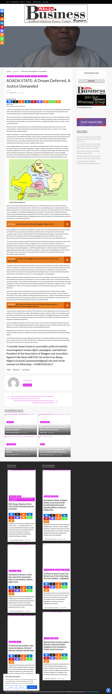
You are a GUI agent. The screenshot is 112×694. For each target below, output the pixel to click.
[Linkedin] (28, 101)
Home (7, 2)
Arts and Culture (49, 569)
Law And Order (19, 76)
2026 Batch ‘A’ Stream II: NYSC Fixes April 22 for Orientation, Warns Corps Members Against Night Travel (20, 578)
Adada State (16, 369)
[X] (15, 101)
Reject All (21, 687)
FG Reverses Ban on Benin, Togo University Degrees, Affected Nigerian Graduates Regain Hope (21, 647)
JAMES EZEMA (12, 92)
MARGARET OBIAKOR (50, 539)
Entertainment (48, 496)
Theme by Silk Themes (92, 691)
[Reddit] (21, 101)
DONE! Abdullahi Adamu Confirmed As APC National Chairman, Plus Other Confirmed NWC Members (54, 449)
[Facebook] (9, 101)
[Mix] (46, 101)
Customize (10, 687)
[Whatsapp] (52, 101)
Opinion (28, 76)
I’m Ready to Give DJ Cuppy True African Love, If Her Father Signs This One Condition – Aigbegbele (56, 575)
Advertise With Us (37, 2)
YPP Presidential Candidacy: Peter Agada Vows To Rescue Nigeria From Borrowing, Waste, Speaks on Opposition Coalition (88, 146)
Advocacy (16, 71)
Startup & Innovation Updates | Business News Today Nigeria (21, 499)
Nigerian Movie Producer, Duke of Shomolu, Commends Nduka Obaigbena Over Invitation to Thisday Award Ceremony (56, 645)
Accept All (32, 687)
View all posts (27, 385)
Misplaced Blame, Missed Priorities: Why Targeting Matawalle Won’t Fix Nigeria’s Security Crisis (54, 427)
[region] (21, 682)
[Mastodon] (40, 101)
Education (12, 496)
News (42, 444)
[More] (58, 101)
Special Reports (42, 76)
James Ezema (26, 369)
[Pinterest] (34, 101)
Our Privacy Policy (15, 2)
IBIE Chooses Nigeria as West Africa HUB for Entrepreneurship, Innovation (21, 506)
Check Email (45, 2)
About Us (22, 2)
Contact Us (28, 2)
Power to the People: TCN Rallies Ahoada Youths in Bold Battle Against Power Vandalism (20, 427)
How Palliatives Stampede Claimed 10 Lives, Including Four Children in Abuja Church (20, 449)
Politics (34, 76)
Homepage (8, 71)
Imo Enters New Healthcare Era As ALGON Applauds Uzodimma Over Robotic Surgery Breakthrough (89, 139)
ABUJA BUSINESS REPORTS (13, 432)
